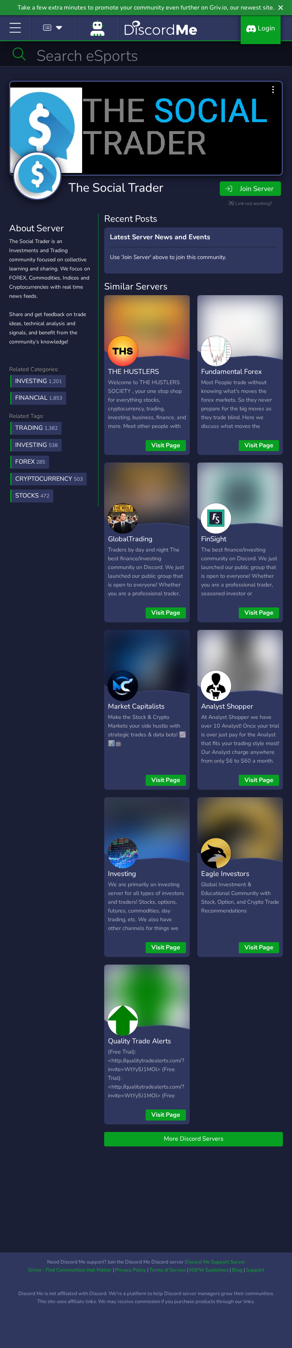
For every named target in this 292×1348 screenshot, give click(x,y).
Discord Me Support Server (215, 1262)
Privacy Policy (130, 1270)
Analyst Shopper (227, 706)
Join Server (256, 188)
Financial (38, 398)
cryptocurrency (49, 479)
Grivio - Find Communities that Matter (70, 1270)
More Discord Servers (194, 1139)
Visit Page (165, 445)
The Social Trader (115, 188)
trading (36, 428)
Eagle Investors (225, 873)
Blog (237, 1270)
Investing (38, 381)
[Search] (19, 54)
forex (30, 462)
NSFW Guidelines (209, 1270)
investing (36, 445)
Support (255, 1270)
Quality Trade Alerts (139, 1041)
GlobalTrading (130, 539)
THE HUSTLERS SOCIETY (133, 377)
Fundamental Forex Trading (231, 377)
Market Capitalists (136, 706)
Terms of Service (167, 1270)
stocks (32, 495)
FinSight (213, 539)
